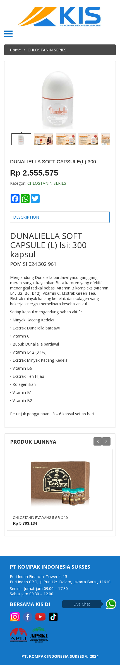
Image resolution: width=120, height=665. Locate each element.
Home (15, 49)
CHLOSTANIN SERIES (46, 183)
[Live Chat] (111, 604)
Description (26, 217)
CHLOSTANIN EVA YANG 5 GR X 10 (40, 518)
